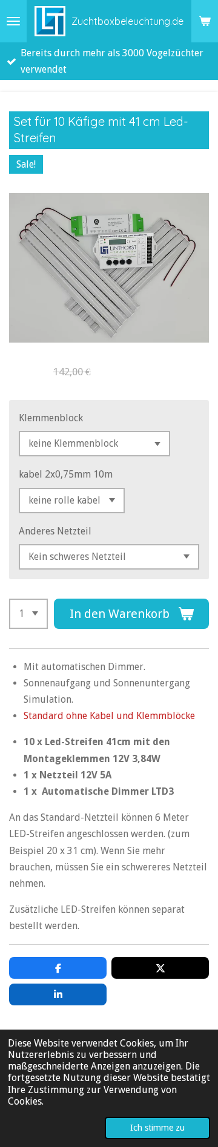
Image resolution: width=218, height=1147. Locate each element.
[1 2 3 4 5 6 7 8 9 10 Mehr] (28, 614)
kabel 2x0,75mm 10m (66, 474)
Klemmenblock (51, 418)
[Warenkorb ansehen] (204, 21)
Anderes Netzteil (55, 531)
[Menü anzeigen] (13, 21)
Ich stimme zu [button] (157, 1127)
